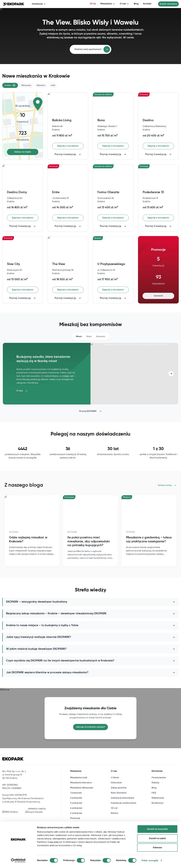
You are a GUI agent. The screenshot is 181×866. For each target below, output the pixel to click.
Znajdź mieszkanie (168, 4)
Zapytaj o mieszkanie (68, 146)
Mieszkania (106, 4)
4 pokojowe (76, 808)
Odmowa (157, 847)
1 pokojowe (76, 793)
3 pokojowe (76, 803)
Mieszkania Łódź (78, 778)
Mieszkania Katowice (81, 783)
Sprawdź (158, 296)
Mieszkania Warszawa (81, 788)
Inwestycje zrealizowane (123, 803)
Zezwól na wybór (157, 838)
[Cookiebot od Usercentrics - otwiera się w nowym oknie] (18, 860)
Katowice (41, 85)
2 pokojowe (76, 798)
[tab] (79, 336)
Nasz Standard (118, 793)
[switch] (81, 860)
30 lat (93, 4)
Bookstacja (157, 803)
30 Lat (114, 808)
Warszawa (26, 85)
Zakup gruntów (118, 788)
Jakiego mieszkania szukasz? (90, 727)
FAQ (154, 793)
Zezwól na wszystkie (157, 829)
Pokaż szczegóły (150, 860)
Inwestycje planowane (122, 798)
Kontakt (147, 4)
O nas (123, 4)
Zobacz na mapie (22, 152)
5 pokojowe (76, 813)
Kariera (114, 813)
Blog (136, 4)
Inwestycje (37, 4)
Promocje (75, 818)
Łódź (53, 85)
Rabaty (155, 783)
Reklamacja (158, 798)
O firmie (115, 778)
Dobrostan (116, 783)
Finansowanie (159, 778)
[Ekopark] (13, 4)
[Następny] (171, 373)
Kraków (10, 85)
